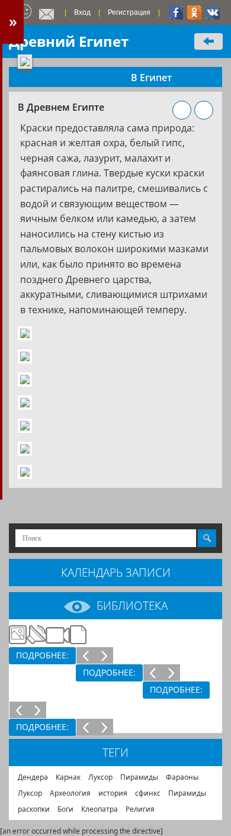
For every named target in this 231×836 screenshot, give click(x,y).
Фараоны (182, 777)
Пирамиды (139, 777)
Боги (65, 809)
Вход (82, 12)
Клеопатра (99, 809)
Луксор (100, 777)
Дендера (33, 777)
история (112, 793)
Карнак (68, 777)
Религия (140, 809)
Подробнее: (42, 655)
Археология (70, 793)
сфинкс (148, 793)
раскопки (34, 809)
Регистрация (129, 12)
